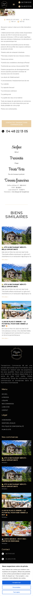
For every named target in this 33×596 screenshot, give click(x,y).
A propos (5, 397)
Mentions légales (8, 423)
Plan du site (6, 429)
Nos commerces (8, 404)
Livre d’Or (5, 407)
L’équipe (5, 400)
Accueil (4, 394)
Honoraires (6, 420)
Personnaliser (16, 587)
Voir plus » (5, 259)
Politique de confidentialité (13, 426)
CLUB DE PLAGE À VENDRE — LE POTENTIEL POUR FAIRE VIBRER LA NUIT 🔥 (15, 324)
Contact (5, 410)
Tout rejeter (16, 592)
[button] (13, 4)
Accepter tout (16, 582)
